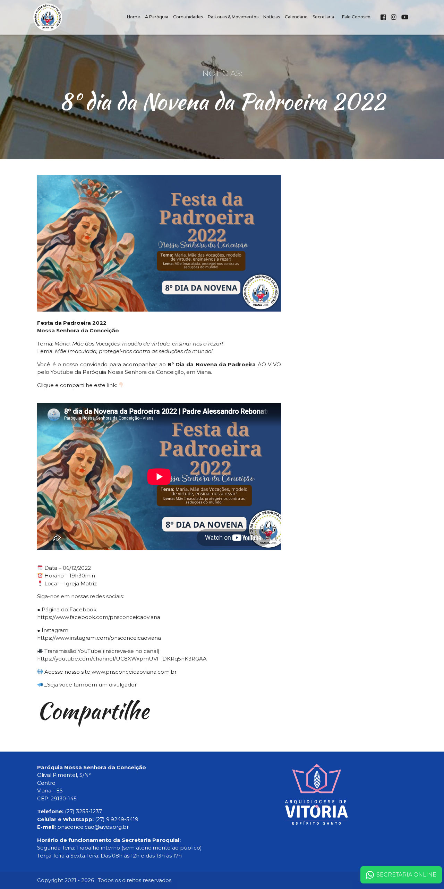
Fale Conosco (356, 16)
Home (133, 16)
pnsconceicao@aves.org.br (93, 827)
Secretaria (323, 16)
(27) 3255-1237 (83, 811)
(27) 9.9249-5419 (116, 819)
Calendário (296, 16)
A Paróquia (156, 16)
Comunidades (188, 16)
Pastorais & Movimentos (233, 16)
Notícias (271, 16)
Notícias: (222, 73)
